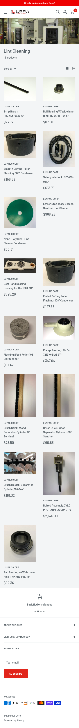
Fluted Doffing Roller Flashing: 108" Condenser (58, 298)
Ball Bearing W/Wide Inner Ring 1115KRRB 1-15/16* (19, 574)
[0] (72, 12)
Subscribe (15, 673)
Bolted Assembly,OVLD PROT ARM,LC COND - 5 (57, 507)
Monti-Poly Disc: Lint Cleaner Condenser (16, 241)
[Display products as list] (73, 68)
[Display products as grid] (67, 68)
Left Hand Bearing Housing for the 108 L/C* (18, 286)
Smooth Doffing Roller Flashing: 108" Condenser (19, 171)
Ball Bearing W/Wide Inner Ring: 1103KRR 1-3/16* (59, 113)
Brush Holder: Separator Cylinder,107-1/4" (18, 487)
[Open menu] (5, 12)
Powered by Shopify (14, 720)
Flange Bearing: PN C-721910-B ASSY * (56, 352)
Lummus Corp (11, 106)
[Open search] (58, 12)
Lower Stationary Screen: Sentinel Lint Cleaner (58, 206)
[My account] (65, 12)
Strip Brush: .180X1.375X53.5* (14, 113)
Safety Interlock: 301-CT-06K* (58, 179)
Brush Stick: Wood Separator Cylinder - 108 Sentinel (57, 432)
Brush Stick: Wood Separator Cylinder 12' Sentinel (17, 432)
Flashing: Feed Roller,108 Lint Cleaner (18, 356)
